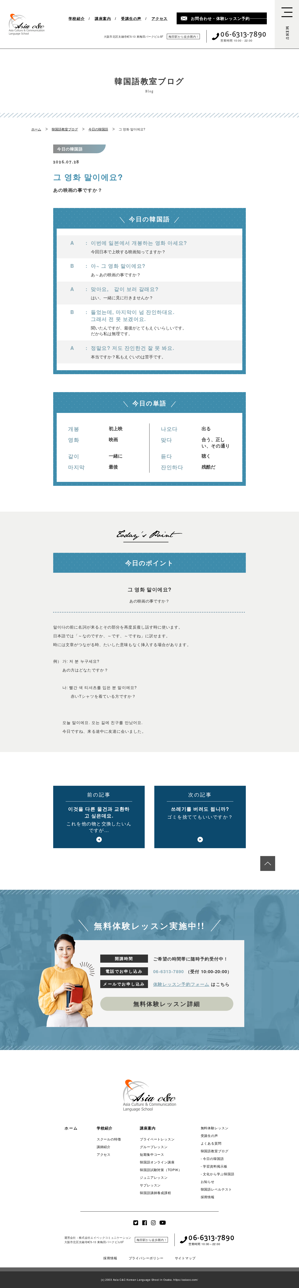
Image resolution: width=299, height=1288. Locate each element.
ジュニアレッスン (154, 1177)
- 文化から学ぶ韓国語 (217, 1173)
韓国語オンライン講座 (157, 1162)
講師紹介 (104, 1146)
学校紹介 (77, 18)
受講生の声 (131, 18)
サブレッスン (150, 1185)
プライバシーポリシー (146, 1258)
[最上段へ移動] (267, 863)
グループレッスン (154, 1146)
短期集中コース (152, 1154)
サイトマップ (185, 1258)
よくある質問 (211, 1143)
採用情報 (208, 1196)
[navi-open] (287, 24)
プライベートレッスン (157, 1139)
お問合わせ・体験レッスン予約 (220, 18)
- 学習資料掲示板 (214, 1166)
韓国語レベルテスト (216, 1189)
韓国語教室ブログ (65, 129)
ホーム (36, 129)
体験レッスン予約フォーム (181, 984)
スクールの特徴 (109, 1139)
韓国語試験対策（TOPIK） (161, 1169)
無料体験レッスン (215, 1127)
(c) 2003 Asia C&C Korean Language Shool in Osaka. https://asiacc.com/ (149, 1279)
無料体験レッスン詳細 (166, 1003)
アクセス (159, 18)
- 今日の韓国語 (212, 1158)
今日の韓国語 (98, 129)
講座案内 (103, 18)
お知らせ (208, 1181)
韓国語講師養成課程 (155, 1192)
